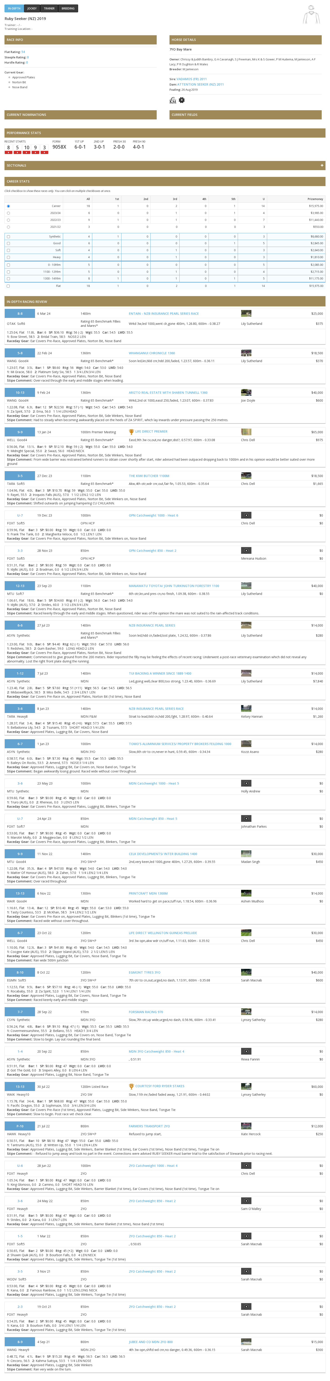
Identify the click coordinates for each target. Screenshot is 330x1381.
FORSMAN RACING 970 (146, 1012)
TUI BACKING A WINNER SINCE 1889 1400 (160, 673)
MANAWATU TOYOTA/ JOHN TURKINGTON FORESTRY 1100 (174, 586)
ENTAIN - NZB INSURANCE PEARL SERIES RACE (164, 313)
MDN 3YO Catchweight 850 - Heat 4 (156, 1051)
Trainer (49, 8)
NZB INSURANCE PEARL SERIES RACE (156, 708)
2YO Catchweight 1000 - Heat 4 (153, 1165)
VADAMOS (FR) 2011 (192, 79)
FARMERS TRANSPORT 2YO (149, 1126)
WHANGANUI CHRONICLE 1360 (152, 353)
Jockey (32, 8)
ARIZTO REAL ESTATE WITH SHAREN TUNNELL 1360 (168, 392)
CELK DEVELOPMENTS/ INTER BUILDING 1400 (163, 854)
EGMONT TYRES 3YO (145, 972)
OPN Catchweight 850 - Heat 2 (152, 550)
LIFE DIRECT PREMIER (151, 431)
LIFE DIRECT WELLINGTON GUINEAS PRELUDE (163, 933)
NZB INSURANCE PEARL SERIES (152, 625)
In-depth (14, 8)
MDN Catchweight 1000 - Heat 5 (154, 783)
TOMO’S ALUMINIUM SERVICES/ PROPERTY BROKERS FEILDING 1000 (180, 744)
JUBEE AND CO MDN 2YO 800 (151, 1342)
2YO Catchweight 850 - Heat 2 (152, 1201)
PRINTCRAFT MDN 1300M (148, 893)
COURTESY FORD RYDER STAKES (159, 1086)
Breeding (68, 8)
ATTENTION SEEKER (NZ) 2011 (200, 84)
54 (23, 52)
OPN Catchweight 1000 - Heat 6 (153, 515)
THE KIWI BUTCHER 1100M (149, 476)
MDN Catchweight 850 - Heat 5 (153, 818)
